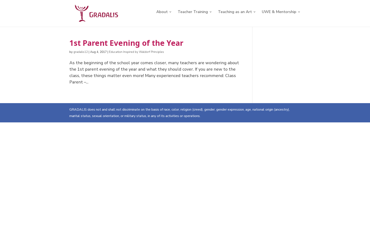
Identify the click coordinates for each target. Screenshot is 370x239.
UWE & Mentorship (279, 12)
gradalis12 (80, 52)
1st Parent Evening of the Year (126, 43)
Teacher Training (193, 12)
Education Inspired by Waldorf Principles (136, 52)
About (162, 12)
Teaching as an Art (235, 12)
